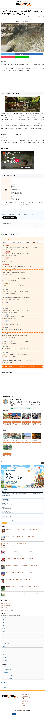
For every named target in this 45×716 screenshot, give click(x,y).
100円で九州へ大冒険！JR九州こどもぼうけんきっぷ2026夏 (13, 316)
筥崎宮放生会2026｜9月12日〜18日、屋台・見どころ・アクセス (16, 424)
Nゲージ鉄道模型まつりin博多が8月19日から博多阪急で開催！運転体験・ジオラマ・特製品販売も (20, 247)
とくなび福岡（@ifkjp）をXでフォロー (9, 217)
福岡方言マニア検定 (7, 504)
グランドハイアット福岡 (6, 669)
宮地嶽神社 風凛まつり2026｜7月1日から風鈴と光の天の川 (12, 322)
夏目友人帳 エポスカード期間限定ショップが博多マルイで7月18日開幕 (15, 341)
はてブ (36, 54)
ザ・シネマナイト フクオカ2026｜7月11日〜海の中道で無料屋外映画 (14, 354)
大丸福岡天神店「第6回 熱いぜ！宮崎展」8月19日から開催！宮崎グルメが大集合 (17, 266)
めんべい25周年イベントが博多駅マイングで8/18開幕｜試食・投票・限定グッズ (16, 253)
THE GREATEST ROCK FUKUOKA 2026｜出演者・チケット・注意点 (20, 579)
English (18, 713)
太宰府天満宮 (4, 660)
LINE (22, 56)
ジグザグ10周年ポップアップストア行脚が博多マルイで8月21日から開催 (15, 310)
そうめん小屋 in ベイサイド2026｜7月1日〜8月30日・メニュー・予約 (14, 304)
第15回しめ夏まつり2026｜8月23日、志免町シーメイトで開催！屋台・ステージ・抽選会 (24, 529)
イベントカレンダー (32, 242)
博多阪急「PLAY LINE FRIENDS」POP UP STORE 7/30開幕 (13, 259)
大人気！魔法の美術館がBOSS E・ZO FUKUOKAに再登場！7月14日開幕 (15, 348)
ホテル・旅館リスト (4, 687)
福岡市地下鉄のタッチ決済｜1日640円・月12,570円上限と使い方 (36, 424)
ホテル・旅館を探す (26, 703)
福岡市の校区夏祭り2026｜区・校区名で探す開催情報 (17, 543)
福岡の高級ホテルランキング (6, 605)
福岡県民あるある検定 (8, 496)
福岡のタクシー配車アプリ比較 (7, 610)
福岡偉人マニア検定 (7, 512)
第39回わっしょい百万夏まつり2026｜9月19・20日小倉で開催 (19, 551)
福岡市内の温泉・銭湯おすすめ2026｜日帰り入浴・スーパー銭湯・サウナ (21, 565)
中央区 (3, 625)
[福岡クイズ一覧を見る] (22, 476)
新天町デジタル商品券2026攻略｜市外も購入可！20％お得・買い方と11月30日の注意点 (18, 360)
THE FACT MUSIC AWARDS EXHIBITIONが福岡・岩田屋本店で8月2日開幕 (15, 291)
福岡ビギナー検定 (5, 500)
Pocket (8, 56)
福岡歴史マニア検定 (7, 508)
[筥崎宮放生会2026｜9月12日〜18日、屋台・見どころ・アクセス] (16, 416)
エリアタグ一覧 (4, 682)
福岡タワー (4, 657)
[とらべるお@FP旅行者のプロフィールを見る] (6, 404)
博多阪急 (3, 646)
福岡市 (3, 619)
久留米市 (3, 631)
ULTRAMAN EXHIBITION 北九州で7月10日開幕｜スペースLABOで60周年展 (16, 297)
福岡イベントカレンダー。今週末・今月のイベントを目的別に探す (20, 536)
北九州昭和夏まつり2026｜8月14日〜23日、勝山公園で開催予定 (19, 558)
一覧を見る (4, 522)
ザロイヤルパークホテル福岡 (7, 678)
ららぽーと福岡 (5, 648)
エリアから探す (25, 700)
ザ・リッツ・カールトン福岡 (7, 675)
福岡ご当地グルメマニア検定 (7, 516)
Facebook (22, 54)
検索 (1, 461)
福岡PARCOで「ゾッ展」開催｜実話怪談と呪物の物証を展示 (13, 329)
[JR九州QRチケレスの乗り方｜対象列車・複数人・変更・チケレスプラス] (26, 416)
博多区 (3, 622)
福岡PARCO (4, 651)
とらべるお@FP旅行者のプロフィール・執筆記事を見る (23, 408)
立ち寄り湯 (42, 16)
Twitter (8, 54)
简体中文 (27, 713)
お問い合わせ (25, 696)
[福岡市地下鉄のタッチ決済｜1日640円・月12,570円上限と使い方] (36, 416)
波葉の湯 (18, 119)
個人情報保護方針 (26, 694)
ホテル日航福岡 (5, 672)
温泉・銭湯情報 (37, 16)
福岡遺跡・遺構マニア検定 (8, 520)
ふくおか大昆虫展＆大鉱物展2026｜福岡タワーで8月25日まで (13, 272)
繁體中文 (33, 713)
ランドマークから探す (26, 701)
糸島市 (3, 634)
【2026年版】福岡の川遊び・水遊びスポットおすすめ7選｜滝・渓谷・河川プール (23, 586)
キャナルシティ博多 (6, 643)
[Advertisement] (22, 81)
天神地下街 (4, 654)
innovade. (22, 710)
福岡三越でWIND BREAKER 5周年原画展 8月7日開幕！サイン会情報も (15, 335)
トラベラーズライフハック (16, 404)
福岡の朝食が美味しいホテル (6, 607)
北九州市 (3, 628)
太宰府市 (3, 636)
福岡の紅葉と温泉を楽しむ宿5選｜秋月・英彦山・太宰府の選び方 (7, 424)
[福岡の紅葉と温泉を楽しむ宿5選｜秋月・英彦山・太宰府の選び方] (7, 416)
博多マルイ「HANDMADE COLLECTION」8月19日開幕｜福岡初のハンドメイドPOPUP (18, 278)
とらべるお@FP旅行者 (15, 399)
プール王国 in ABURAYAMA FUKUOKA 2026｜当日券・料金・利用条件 (15, 285)
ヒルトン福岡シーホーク (6, 666)
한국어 (23, 713)
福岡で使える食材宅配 (5, 603)
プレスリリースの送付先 (27, 697)
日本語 (14, 713)
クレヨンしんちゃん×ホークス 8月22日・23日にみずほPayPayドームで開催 (22, 593)
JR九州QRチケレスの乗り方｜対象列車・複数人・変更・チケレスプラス (26, 424)
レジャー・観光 (31, 16)
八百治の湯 (33, 117)
